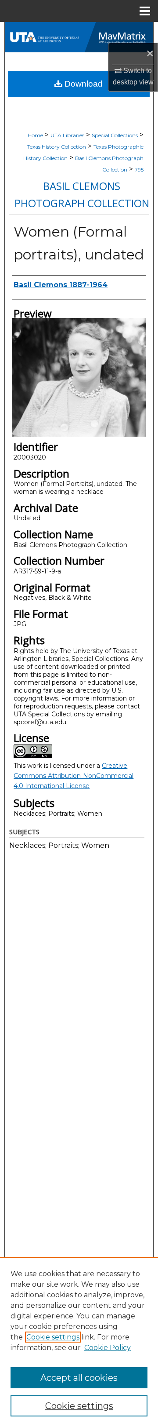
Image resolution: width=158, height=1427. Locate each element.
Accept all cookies (79, 1377)
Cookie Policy (107, 1347)
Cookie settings (52, 1337)
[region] (79, 1342)
